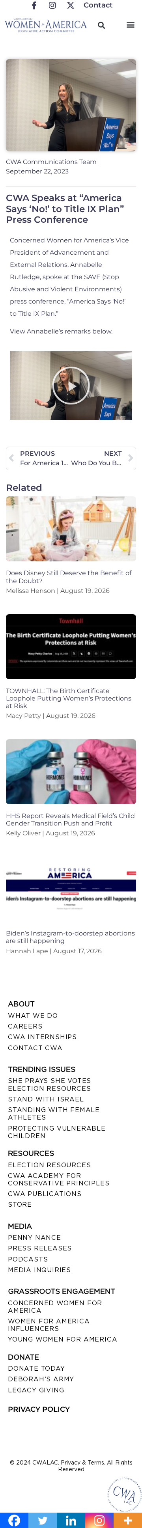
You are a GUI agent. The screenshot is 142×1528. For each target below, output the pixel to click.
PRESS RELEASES (40, 1248)
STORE (20, 1204)
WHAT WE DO (33, 1015)
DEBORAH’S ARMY (41, 1379)
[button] (130, 24)
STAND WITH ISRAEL (46, 1099)
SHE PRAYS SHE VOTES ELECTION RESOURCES (49, 1084)
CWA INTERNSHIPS (42, 1037)
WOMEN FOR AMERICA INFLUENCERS (49, 1324)
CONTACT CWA (35, 1048)
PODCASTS (28, 1259)
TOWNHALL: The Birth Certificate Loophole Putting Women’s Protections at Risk (68, 698)
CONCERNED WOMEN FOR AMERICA (55, 1306)
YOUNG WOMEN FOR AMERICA (62, 1339)
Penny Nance (34, 1237)
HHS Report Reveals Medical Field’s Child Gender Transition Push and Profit (70, 819)
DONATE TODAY (36, 1368)
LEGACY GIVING (36, 1390)
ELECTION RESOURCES (49, 1165)
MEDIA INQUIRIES (39, 1270)
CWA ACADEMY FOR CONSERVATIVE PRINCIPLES (58, 1179)
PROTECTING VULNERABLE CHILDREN (57, 1132)
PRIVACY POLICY (39, 1409)
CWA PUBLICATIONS (45, 1194)
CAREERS (25, 1026)
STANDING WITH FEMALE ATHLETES (54, 1113)
